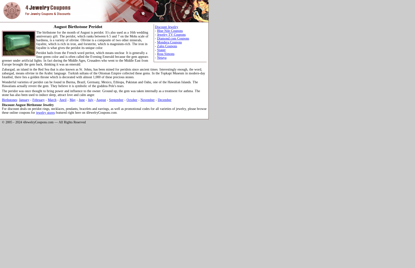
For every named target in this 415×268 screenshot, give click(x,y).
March (52, 100)
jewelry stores (45, 112)
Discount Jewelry (166, 27)
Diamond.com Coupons (173, 38)
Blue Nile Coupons (170, 31)
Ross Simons (165, 54)
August (101, 100)
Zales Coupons (167, 46)
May (73, 100)
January (24, 100)
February (38, 100)
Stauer (161, 50)
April (63, 100)
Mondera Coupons (169, 42)
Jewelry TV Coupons (171, 34)
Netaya (161, 58)
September (116, 100)
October (132, 100)
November (147, 100)
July (90, 100)
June (82, 100)
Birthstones (9, 100)
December (164, 100)
